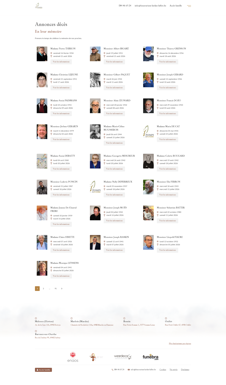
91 (56, 289)
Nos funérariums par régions (180, 343)
